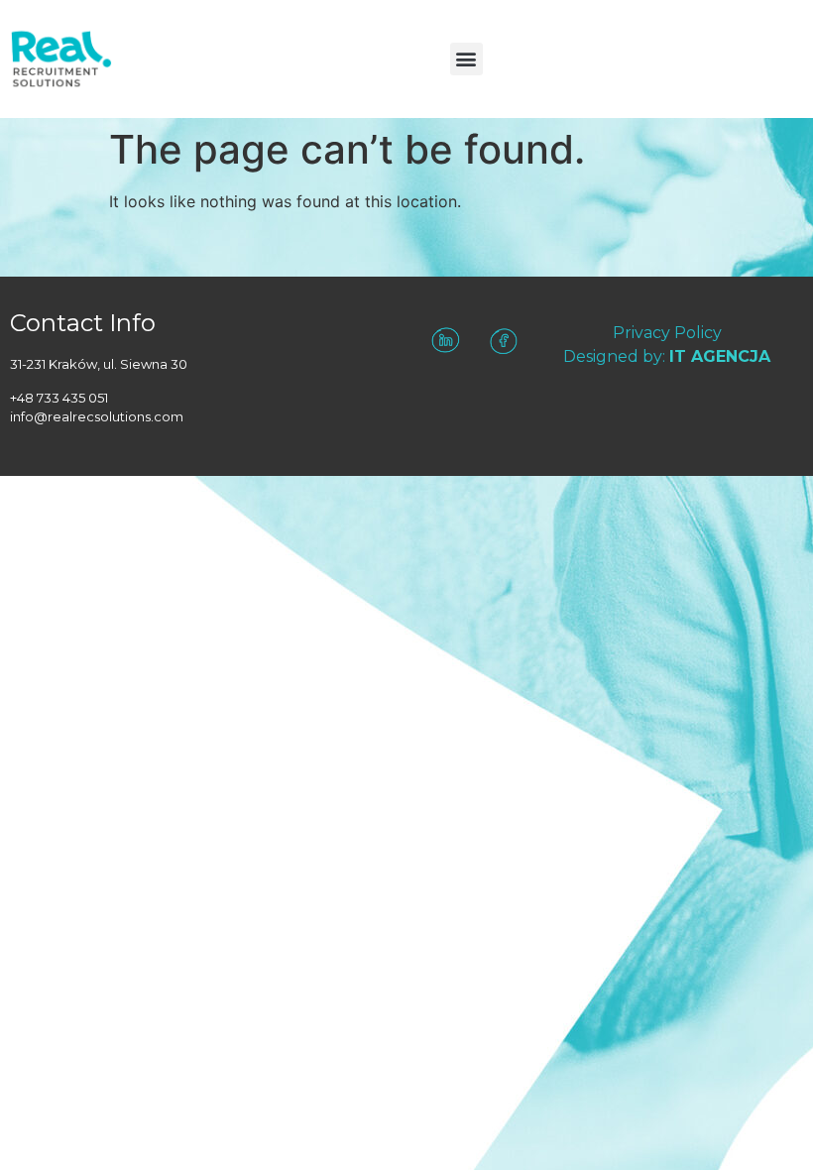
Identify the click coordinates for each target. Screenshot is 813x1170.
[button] (466, 59)
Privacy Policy (667, 332)
